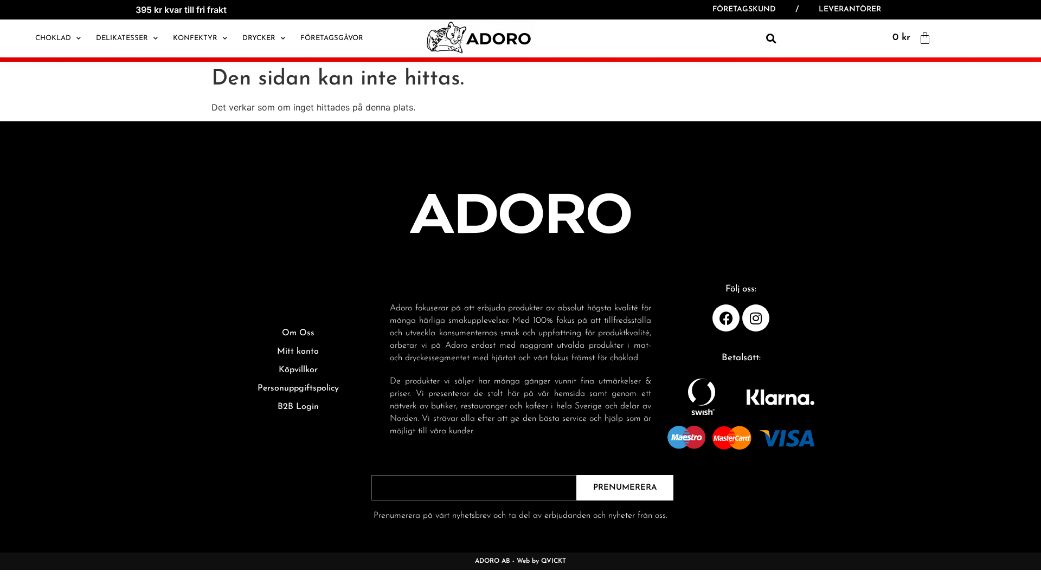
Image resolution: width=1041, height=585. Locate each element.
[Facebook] (726, 318)
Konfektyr (195, 38)
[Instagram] (755, 318)
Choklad (53, 38)
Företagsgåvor (331, 38)
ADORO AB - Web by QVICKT (520, 561)
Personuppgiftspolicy (298, 388)
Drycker (258, 38)
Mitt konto (298, 351)
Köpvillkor (298, 370)
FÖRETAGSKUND (744, 9)
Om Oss (298, 333)
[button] (771, 38)
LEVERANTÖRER (850, 9)
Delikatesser (122, 38)
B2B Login (298, 406)
